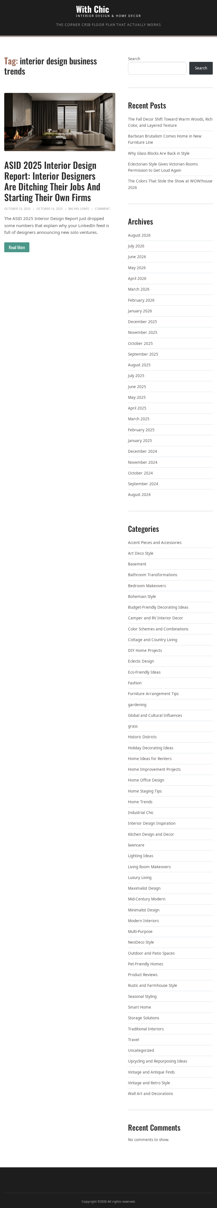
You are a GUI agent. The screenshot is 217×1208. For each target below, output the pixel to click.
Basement (137, 564)
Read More (17, 247)
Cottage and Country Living (152, 639)
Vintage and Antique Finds (151, 1072)
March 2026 (138, 289)
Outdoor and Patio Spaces (151, 953)
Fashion (135, 682)
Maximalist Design (144, 888)
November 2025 (142, 332)
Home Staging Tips (145, 791)
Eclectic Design (141, 661)
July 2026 (136, 246)
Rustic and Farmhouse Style (152, 985)
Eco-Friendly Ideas (144, 672)
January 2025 (140, 440)
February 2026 (141, 300)
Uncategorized (141, 1050)
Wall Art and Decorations (150, 1093)
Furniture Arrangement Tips (153, 693)
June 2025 (137, 386)
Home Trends (140, 801)
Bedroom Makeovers (147, 585)
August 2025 (139, 364)
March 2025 (138, 418)
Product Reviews (142, 974)
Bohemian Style (142, 596)
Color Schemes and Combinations (158, 629)
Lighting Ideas (140, 855)
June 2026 (137, 256)
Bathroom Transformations (152, 574)
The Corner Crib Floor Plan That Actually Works (108, 24)
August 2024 (139, 494)
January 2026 (140, 311)
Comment (102, 209)
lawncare (136, 845)
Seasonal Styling (142, 996)
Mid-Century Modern (146, 899)
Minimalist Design (143, 910)
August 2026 (139, 235)
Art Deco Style (140, 553)
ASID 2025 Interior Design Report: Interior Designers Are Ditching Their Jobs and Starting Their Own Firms (52, 181)
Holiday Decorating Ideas (150, 747)
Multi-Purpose (140, 931)
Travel (133, 1039)
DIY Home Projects (145, 650)
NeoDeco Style (141, 942)
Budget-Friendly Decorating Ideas (158, 607)
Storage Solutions (143, 1017)
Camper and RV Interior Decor (155, 618)
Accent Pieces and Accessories (154, 542)
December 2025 (142, 321)
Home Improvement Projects (154, 769)
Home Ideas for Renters (150, 758)
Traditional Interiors (146, 1028)
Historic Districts (142, 736)
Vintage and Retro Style (149, 1082)
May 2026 (137, 267)
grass (133, 726)
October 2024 (140, 473)
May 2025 (137, 397)
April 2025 (137, 408)
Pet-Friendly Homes (145, 964)
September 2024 (143, 483)
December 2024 (142, 451)
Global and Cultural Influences (155, 715)
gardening (137, 704)
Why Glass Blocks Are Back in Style (159, 153)
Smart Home (139, 1007)
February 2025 (141, 429)
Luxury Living (139, 877)
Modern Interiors (143, 920)
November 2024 (142, 462)
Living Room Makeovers (149, 866)
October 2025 (140, 343)
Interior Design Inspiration (151, 823)
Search (134, 58)
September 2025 (143, 354)
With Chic (92, 9)
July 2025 (136, 375)
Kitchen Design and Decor (151, 834)
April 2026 (137, 278)
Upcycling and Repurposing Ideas (157, 1061)
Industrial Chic (140, 812)
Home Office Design (146, 780)
